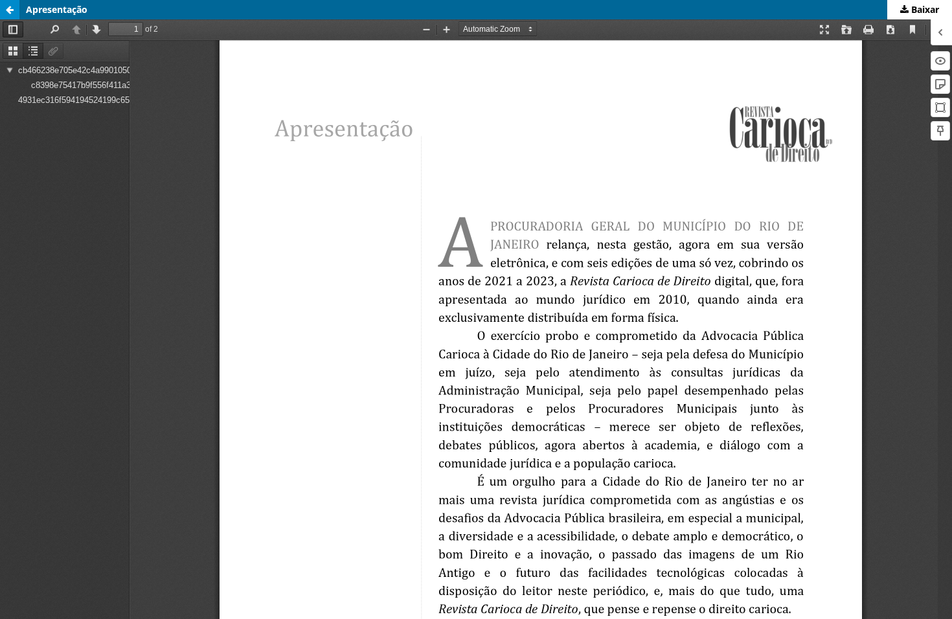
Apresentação (56, 9)
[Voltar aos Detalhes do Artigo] (9, 9)
